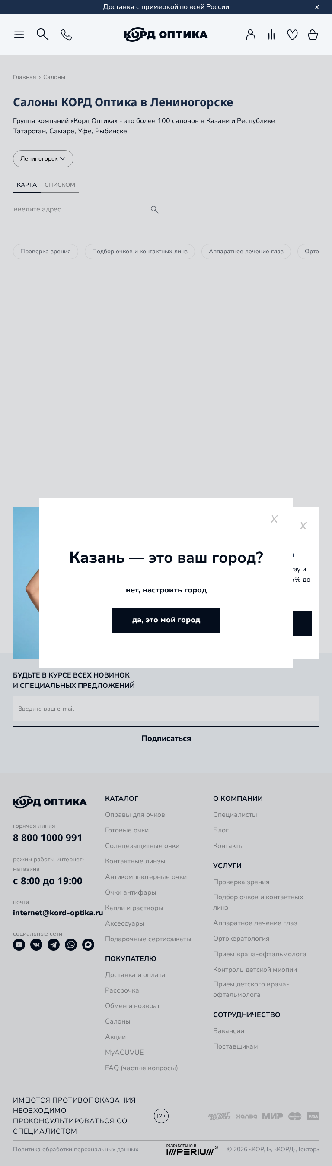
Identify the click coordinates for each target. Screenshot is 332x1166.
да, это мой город (166, 620)
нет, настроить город (166, 590)
